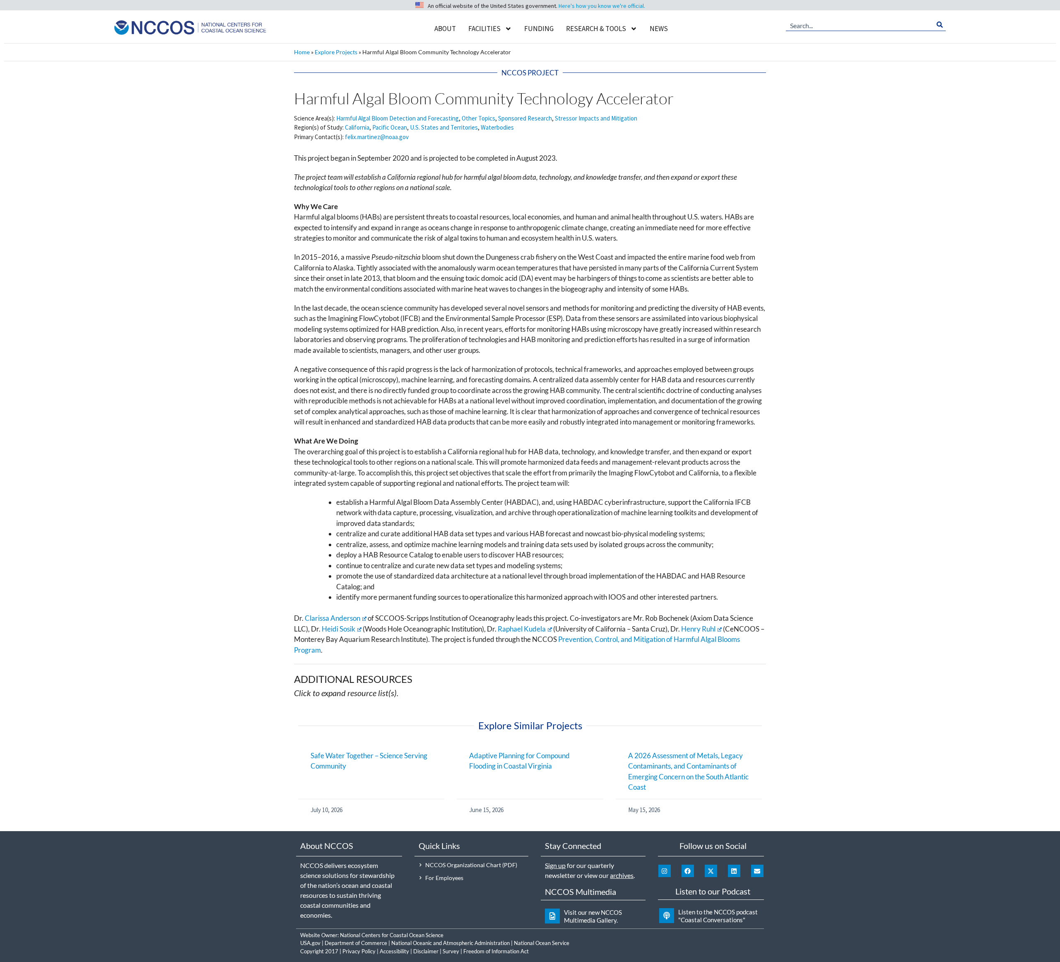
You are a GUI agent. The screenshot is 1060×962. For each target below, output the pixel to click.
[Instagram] (664, 871)
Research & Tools (596, 28)
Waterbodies (497, 127)
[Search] (940, 25)
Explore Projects (336, 51)
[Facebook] (688, 871)
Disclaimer (425, 951)
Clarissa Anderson (332, 618)
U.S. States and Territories (444, 127)
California (357, 127)
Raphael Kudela (522, 628)
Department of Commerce (356, 943)
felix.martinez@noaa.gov (377, 137)
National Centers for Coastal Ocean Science (391, 935)
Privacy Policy (359, 951)
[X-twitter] (711, 871)
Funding (539, 28)
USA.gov (310, 943)
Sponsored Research (525, 118)
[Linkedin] (734, 871)
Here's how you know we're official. (602, 6)
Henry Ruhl (698, 628)
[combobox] (860, 25)
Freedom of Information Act (496, 951)
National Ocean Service (541, 943)
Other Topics (478, 118)
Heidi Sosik (338, 628)
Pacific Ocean (389, 127)
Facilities (484, 28)
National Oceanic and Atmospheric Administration (450, 943)
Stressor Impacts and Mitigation (596, 118)
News (659, 28)
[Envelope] (757, 871)
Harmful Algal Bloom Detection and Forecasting (397, 118)
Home (302, 51)
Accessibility (394, 951)
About (445, 28)
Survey (451, 951)
